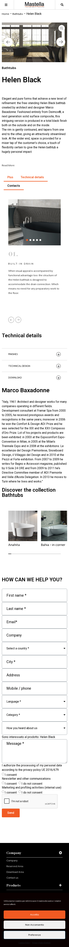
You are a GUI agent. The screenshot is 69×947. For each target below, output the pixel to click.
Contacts (13, 185)
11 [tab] (39, 555)
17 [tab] (57, 555)
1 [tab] (27, 240)
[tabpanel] (22, 530)
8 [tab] (30, 555)
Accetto (34, 914)
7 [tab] (27, 555)
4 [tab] (37, 240)
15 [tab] (51, 555)
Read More (8, 165)
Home (5, 13)
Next (18, 320)
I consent (11, 775)
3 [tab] (34, 240)
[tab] (34, 853)
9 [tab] (33, 555)
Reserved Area (14, 866)
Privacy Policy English (41, 942)
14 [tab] (48, 555)
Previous (11, 320)
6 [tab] (24, 555)
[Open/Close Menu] (6, 5)
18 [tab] (59, 555)
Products (13, 885)
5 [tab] (40, 240)
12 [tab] (42, 555)
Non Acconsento (34, 924)
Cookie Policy (24, 942)
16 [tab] (54, 555)
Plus (10, 177)
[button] (8, 42)
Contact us (12, 877)
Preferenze (34, 935)
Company (13, 853)
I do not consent (32, 783)
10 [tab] (36, 555)
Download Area (15, 872)
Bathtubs (18, 13)
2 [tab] (30, 240)
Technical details (32, 177)
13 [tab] (45, 555)
